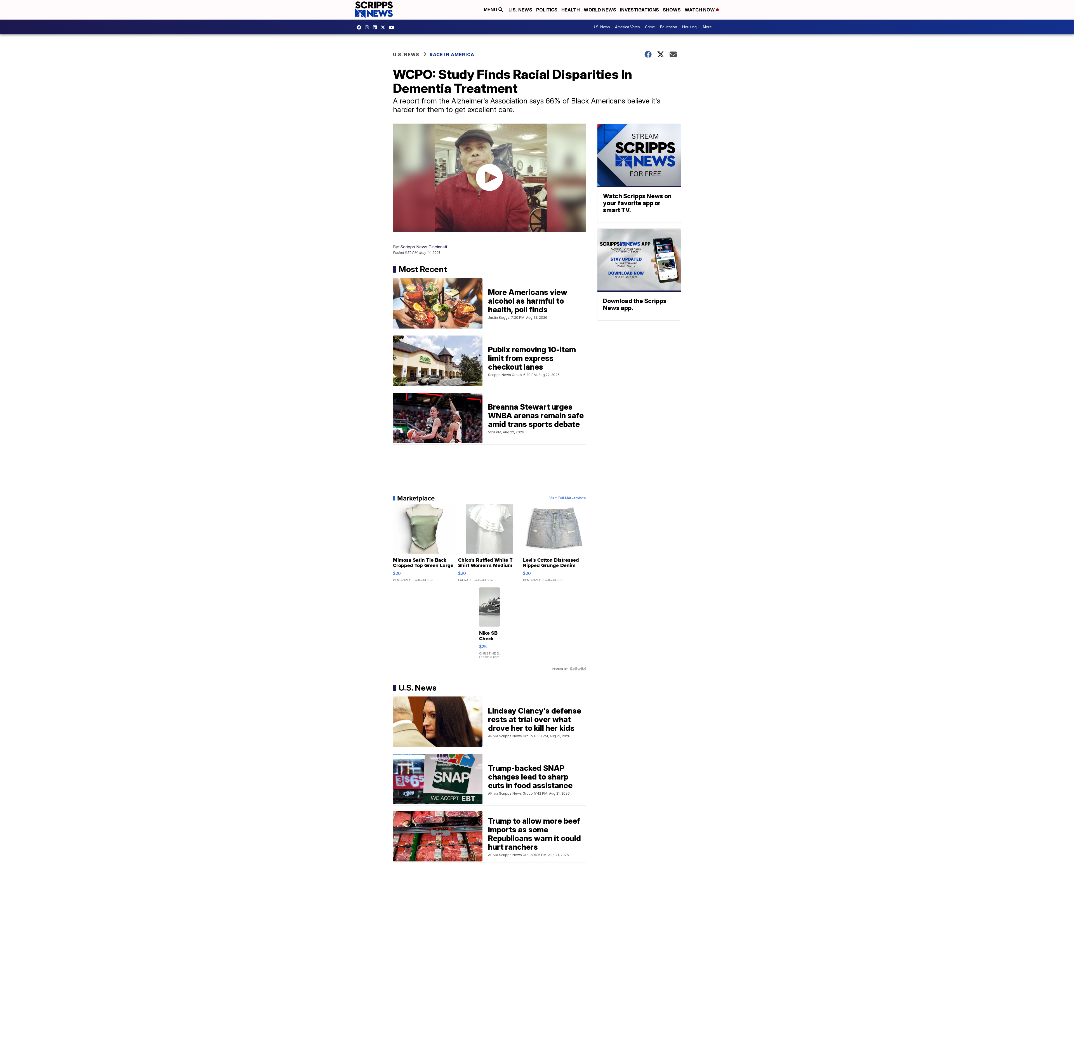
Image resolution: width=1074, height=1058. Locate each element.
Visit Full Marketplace (567, 498)
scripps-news (376, 27)
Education (668, 27)
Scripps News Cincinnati (423, 246)
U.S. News (520, 10)
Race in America (452, 54)
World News (600, 10)
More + (709, 27)
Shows (672, 10)
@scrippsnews (393, 27)
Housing (689, 27)
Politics (546, 10)
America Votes (627, 27)
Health (570, 10)
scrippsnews (360, 27)
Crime (650, 27)
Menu (491, 9)
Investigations (639, 10)
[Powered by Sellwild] (578, 669)
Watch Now (700, 10)
